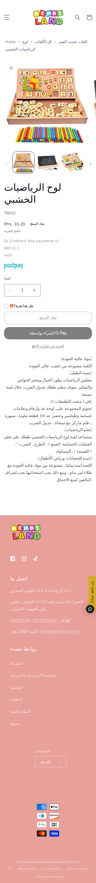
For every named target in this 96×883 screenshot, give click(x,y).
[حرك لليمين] (90, 163)
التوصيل (16, 687)
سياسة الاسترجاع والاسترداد (33, 675)
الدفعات (16, 699)
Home (10, 41)
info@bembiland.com (59, 631)
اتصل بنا (16, 663)
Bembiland (34, 862)
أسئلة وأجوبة (20, 711)
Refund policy (27, 868)
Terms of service (77, 868)
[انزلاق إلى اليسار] (5, 163)
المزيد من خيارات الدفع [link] (48, 346)
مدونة (14, 723)
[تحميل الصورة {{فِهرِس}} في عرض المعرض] (23, 162)
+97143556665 (46, 620)
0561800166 (20, 620)
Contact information (50, 876)
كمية (7, 278)
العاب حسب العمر (72, 41)
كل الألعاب (43, 41)
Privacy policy (51, 868)
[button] (7, 17)
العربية (45, 761)
